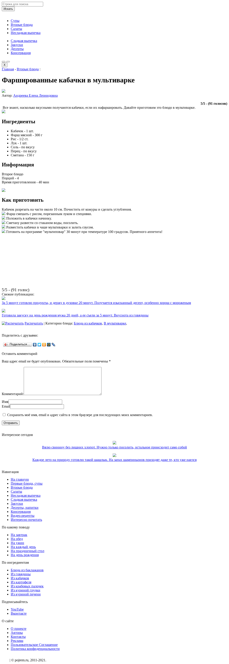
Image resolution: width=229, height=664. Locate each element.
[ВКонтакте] (34, 345)
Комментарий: (13, 394)
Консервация (21, 53)
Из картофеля (21, 582)
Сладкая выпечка (24, 41)
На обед (17, 539)
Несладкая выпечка (25, 33)
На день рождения (25, 555)
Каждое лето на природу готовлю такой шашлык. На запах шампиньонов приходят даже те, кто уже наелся (114, 460)
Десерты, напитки (24, 507)
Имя (5, 402)
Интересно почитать (26, 520)
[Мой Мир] (49, 345)
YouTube (17, 609)
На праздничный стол (27, 551)
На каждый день (23, 547)
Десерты (17, 49)
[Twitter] (39, 345)
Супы (15, 21)
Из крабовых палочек (27, 586)
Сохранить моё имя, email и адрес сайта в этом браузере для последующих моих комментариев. (80, 415)
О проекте (18, 628)
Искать (8, 8)
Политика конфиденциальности (35, 649)
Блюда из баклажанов (27, 570)
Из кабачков (20, 578)
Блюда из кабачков (88, 323)
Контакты (18, 637)
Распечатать (34, 323)
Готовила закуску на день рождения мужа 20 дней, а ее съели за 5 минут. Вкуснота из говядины (75, 315)
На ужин (17, 543)
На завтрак (19, 535)
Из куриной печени (26, 594)
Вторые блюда (22, 25)
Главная (8, 69)
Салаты (16, 29)
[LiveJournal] (53, 345)
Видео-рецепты (22, 515)
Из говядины (21, 574)
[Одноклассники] (44, 345)
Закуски (17, 45)
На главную (20, 479)
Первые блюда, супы (26, 483)
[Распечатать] (13, 323)
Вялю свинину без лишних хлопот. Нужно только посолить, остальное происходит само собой (114, 447)
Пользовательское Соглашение (34, 645)
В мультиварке (115, 323)
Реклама (17, 641)
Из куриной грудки (25, 590)
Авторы (17, 633)
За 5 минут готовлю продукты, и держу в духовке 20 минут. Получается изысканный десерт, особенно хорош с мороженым (96, 303)
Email (6, 406)
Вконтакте (19, 613)
